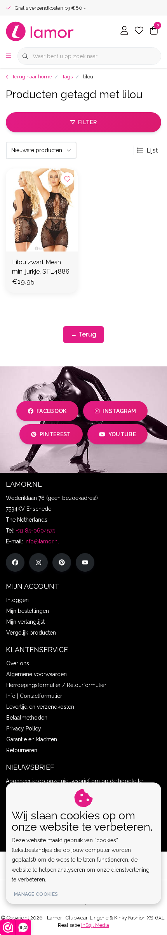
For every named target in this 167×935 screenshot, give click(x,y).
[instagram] (38, 562)
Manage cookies (36, 894)
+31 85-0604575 (35, 530)
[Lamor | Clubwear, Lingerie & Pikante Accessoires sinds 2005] (40, 31)
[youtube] (85, 562)
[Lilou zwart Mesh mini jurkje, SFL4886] (42, 210)
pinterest (55, 434)
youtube (122, 434)
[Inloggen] (124, 31)
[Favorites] (139, 31)
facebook (52, 411)
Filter (87, 122)
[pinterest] (61, 562)
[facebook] (15, 562)
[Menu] (8, 56)
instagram (119, 411)
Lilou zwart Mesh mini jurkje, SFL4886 (41, 266)
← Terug (83, 334)
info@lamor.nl (41, 541)
